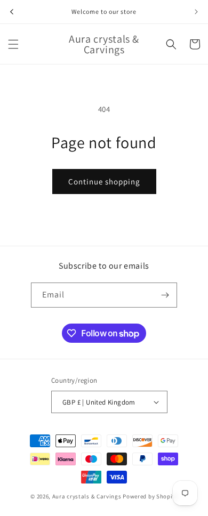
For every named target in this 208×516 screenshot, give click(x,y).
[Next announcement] (196, 11)
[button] (13, 44)
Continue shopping (104, 181)
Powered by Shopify (150, 496)
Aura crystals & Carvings (87, 496)
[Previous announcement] (11, 11)
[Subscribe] (165, 295)
